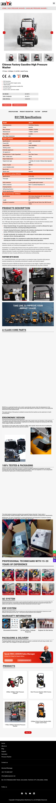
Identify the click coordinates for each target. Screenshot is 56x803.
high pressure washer (16, 8)
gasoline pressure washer (36, 8)
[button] (53, 3)
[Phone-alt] (54, 557)
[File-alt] (54, 560)
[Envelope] (54, 554)
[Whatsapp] (54, 552)
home (4, 8)
